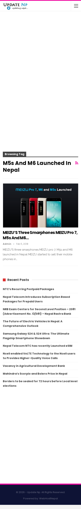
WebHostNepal (48, 498)
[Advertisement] (40, 112)
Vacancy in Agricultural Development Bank (34, 366)
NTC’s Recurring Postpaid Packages (28, 289)
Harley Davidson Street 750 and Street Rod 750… (48, 63)
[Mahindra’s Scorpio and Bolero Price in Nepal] (11, 37)
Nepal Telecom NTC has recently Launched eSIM (37, 346)
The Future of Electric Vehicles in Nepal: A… (48, 19)
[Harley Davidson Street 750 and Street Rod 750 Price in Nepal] (11, 66)
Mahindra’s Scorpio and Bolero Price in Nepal (35, 374)
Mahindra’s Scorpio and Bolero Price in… (49, 32)
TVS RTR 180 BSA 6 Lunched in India (44, 47)
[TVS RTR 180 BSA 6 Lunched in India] (11, 51)
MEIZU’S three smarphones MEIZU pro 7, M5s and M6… (40, 235)
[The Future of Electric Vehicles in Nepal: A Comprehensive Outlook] (11, 22)
